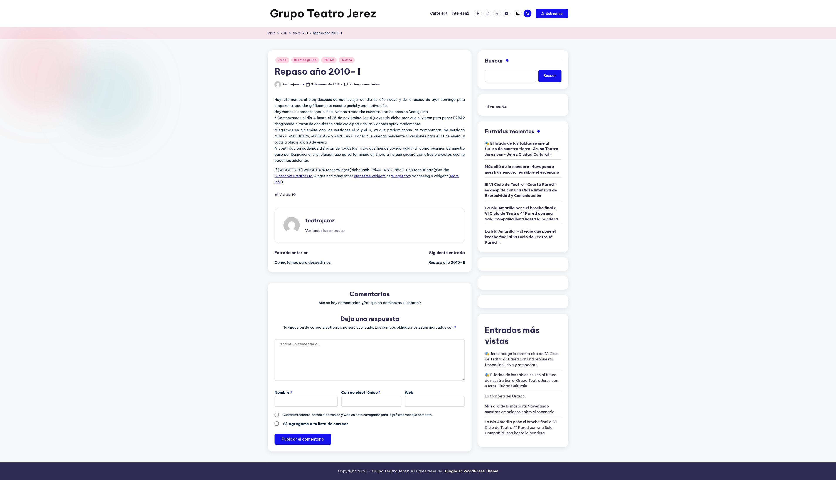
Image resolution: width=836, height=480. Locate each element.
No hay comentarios (364, 84)
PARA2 (329, 60)
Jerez (282, 60)
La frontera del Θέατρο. (505, 396)
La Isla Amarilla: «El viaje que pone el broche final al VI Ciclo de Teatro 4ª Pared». (520, 237)
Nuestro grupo (305, 60)
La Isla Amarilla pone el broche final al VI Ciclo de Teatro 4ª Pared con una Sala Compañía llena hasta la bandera (521, 213)
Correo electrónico (360, 392)
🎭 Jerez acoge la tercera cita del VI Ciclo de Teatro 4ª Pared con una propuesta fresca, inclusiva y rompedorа (522, 359)
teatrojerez (320, 220)
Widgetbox (400, 176)
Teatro (346, 60)
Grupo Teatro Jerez (323, 13)
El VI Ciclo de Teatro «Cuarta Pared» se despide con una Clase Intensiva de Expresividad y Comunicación (521, 190)
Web (409, 392)
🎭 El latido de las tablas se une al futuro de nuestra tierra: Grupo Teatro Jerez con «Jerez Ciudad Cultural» (521, 149)
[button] (552, 13)
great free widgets (370, 176)
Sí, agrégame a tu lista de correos (315, 423)
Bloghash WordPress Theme (471, 471)
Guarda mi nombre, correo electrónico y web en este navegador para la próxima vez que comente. (357, 415)
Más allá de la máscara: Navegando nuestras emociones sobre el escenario (522, 169)
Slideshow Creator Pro (294, 176)
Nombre (283, 392)
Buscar (494, 60)
